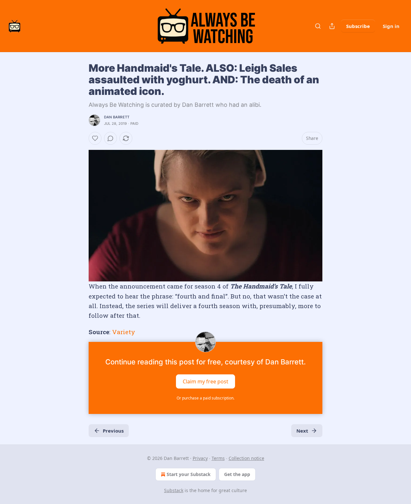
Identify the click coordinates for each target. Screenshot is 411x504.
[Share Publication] (332, 26)
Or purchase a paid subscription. (205, 398)
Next (302, 430)
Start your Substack (189, 474)
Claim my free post (205, 381)
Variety (123, 332)
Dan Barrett (116, 117)
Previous (113, 430)
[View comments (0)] (110, 138)
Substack (173, 490)
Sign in (391, 26)
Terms (218, 458)
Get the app (237, 474)
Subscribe (358, 26)
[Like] (95, 138)
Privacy (200, 458)
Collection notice (246, 458)
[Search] (317, 26)
